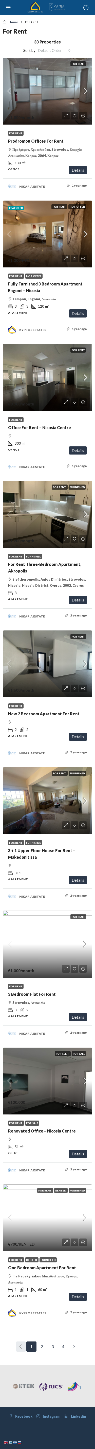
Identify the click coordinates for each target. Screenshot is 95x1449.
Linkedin (78, 1416)
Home (13, 22)
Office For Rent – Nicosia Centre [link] (39, 427)
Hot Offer (77, 206)
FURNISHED (77, 487)
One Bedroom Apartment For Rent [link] (42, 1267)
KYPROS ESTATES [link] (32, 330)
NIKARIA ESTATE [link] (32, 186)
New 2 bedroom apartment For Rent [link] (44, 713)
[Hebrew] (15, 1442)
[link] (47, 91)
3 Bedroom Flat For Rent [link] (32, 994)
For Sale (79, 1053)
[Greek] (10, 1442)
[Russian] (19, 1442)
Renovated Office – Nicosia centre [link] (42, 1130)
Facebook (23, 1416)
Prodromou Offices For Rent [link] (36, 141)
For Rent (78, 63)
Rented (61, 1190)
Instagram (51, 1416)
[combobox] (54, 50)
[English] (6, 1442)
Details (78, 170)
